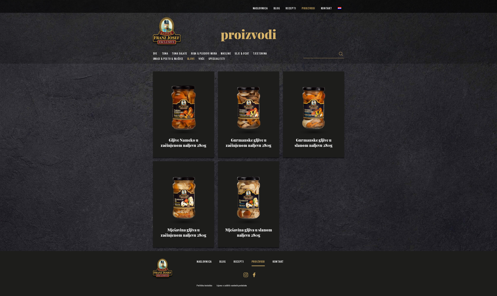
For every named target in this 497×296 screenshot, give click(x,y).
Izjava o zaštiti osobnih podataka (232, 285)
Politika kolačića (204, 285)
